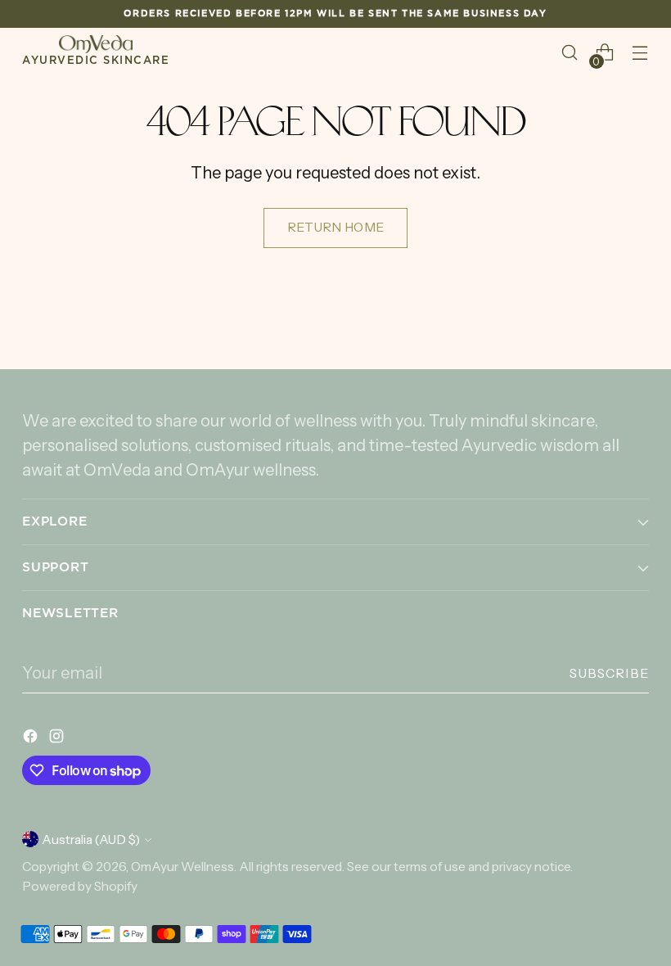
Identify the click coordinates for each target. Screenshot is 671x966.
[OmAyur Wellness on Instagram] (58, 738)
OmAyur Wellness (182, 866)
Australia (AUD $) (91, 839)
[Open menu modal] (640, 53)
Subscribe (609, 673)
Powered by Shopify (79, 886)
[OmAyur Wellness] (96, 44)
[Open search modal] (570, 53)
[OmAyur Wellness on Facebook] (32, 738)
